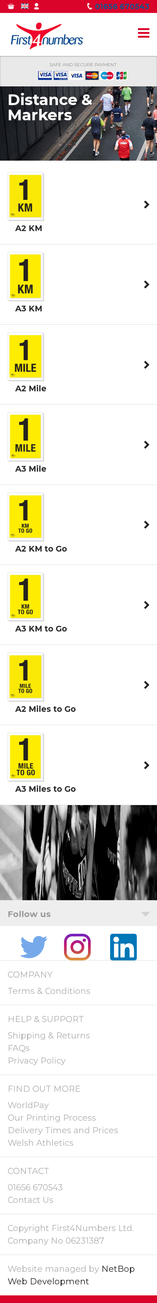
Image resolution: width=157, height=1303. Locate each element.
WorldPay (28, 1105)
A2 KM (28, 228)
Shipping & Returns (49, 1035)
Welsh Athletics (41, 1143)
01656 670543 (35, 1187)
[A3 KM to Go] (25, 615)
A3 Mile (30, 469)
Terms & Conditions (49, 991)
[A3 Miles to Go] (25, 775)
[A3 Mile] (25, 454)
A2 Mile (30, 388)
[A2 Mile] (25, 374)
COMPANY (30, 975)
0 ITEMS (16, 8)
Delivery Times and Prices (63, 1130)
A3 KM (28, 308)
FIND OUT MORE (44, 1089)
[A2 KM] (25, 214)
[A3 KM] (25, 294)
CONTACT (28, 1171)
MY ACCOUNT (43, 8)
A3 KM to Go (41, 628)
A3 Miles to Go (45, 789)
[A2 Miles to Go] (25, 695)
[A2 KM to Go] (25, 535)
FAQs (19, 1048)
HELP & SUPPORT (46, 1019)
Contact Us (30, 1200)
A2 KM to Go (41, 548)
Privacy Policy (37, 1061)
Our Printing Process (52, 1118)
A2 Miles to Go (45, 709)
